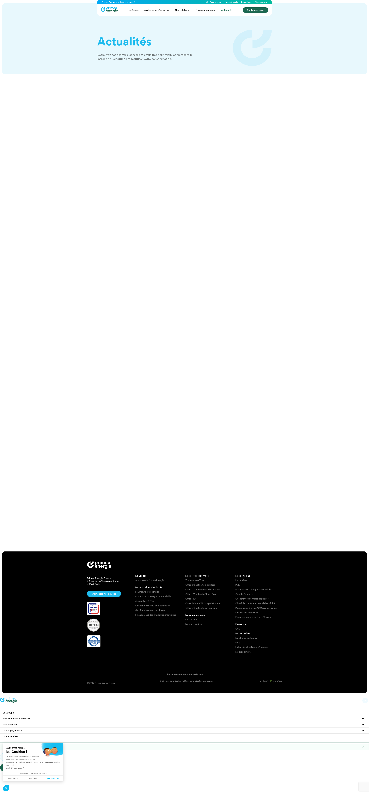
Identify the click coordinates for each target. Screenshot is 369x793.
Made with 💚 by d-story (271, 681)
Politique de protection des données (198, 681)
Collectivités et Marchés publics (252, 599)
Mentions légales (173, 681)
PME (237, 585)
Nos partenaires (193, 624)
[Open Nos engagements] (216, 10)
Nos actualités (242, 633)
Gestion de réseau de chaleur (150, 610)
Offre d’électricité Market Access (202, 589)
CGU (162, 681)
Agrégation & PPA (144, 601)
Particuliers (241, 580)
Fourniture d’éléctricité (147, 592)
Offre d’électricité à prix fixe (200, 585)
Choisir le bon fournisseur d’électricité (255, 603)
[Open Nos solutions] (191, 10)
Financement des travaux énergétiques (155, 615)
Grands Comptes (244, 594)
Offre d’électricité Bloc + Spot (201, 594)
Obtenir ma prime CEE (246, 612)
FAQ (237, 642)
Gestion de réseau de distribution (152, 606)
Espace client (15, 747)
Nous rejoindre (243, 652)
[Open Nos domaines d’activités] (170, 10)
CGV (237, 629)
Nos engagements (12, 730)
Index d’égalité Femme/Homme (251, 647)
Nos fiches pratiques (246, 638)
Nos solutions (10, 724)
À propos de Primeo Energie (149, 580)
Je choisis (33, 778)
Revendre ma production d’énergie (253, 617)
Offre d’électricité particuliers (201, 608)
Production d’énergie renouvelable (153, 596)
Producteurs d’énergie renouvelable (253, 589)
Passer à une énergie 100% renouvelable (255, 608)
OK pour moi (53, 778)
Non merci (13, 778)
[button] (6, 788)
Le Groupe (8, 712)
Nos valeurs (191, 619)
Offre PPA (190, 599)
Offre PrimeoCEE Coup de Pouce (202, 603)
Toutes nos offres (194, 580)
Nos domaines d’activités (16, 718)
